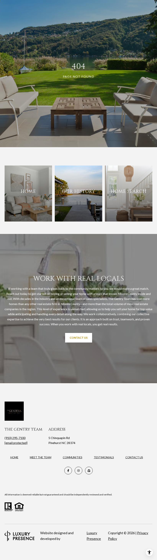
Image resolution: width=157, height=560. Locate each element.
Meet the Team (40, 457)
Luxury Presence (94, 536)
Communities (72, 457)
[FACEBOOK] (68, 470)
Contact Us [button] (78, 337)
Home (14, 457)
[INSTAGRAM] (78, 470)
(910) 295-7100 (15, 438)
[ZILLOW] (89, 470)
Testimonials (104, 457)
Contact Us (134, 457)
